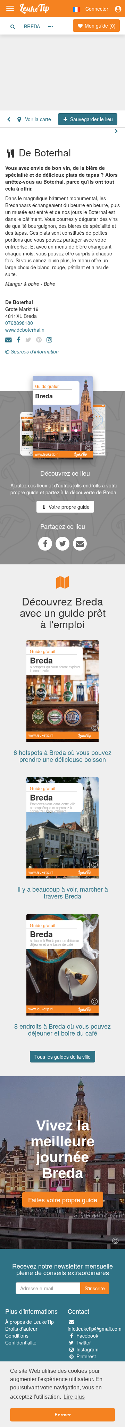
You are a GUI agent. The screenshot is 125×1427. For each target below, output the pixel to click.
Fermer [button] (63, 1414)
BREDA (32, 26)
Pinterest (86, 1356)
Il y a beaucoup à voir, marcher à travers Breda (62, 892)
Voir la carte (37, 119)
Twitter (83, 1342)
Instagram (87, 1349)
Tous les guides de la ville (62, 1056)
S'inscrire (95, 1288)
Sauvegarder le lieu (91, 119)
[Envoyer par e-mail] (80, 543)
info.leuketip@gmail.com (95, 1328)
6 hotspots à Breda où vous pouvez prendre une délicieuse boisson (62, 756)
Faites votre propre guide (62, 1199)
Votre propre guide (68, 506)
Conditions (16, 1335)
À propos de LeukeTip (29, 1321)
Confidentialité (20, 1342)
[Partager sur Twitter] (62, 543)
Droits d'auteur (21, 1328)
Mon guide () (99, 25)
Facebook (87, 1335)
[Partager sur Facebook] (45, 543)
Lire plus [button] (74, 1397)
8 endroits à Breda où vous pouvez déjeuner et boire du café (62, 1029)
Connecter (96, 8)
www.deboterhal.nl (25, 329)
